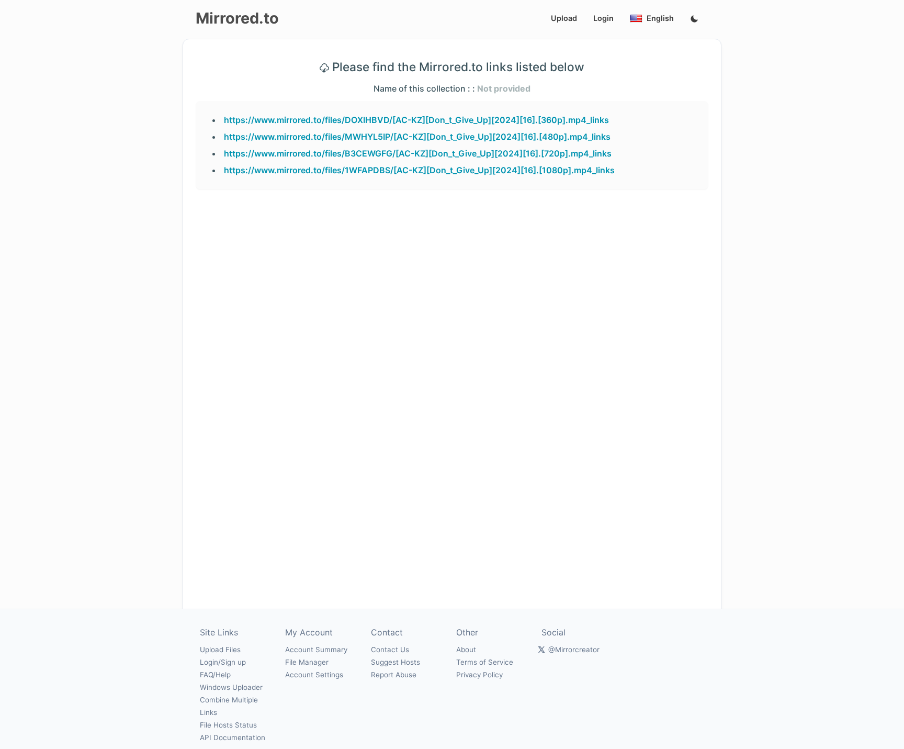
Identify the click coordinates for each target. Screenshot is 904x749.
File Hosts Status (228, 725)
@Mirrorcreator (574, 649)
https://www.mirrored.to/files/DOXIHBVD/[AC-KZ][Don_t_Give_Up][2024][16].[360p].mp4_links (416, 120)
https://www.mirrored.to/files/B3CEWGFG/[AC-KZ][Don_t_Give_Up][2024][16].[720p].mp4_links (418, 153)
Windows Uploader (231, 687)
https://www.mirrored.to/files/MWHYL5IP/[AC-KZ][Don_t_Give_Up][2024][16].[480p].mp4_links (417, 136)
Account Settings (314, 674)
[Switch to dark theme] (694, 19)
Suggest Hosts (395, 662)
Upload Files (220, 649)
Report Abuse (393, 674)
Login (603, 18)
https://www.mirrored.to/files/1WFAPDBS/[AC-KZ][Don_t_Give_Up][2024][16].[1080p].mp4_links (419, 170)
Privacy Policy (479, 674)
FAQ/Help (215, 674)
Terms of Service (484, 662)
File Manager (307, 662)
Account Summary (316, 649)
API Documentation (232, 737)
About (466, 649)
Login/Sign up (223, 662)
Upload (564, 18)
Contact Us (390, 649)
